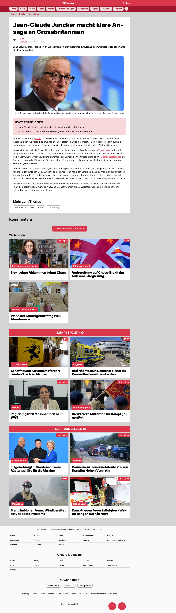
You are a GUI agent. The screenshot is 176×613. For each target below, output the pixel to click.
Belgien (23, 41)
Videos (37, 540)
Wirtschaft (14, 540)
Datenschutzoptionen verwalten (103, 594)
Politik (22, 14)
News (12, 536)
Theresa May (105, 150)
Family (110, 561)
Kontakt (51, 594)
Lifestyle (13, 545)
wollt (73, 145)
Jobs (43, 594)
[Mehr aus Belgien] (69, 429)
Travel (61, 565)
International (33, 14)
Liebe (61, 561)
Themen (37, 545)
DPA (22, 39)
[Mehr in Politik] (69, 332)
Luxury (86, 561)
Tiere (36, 565)
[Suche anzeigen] (123, 2)
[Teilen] (112, 606)
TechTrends (112, 565)
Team (35, 594)
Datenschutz (63, 594)
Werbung (25, 594)
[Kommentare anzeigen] (122, 606)
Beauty (13, 570)
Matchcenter (88, 536)
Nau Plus (62, 540)
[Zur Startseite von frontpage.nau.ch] (69, 3)
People (110, 536)
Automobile (88, 565)
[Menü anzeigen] (128, 3)
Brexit (38, 138)
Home (14, 14)
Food (12, 565)
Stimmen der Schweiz (116, 540)
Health (12, 561)
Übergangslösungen (111, 157)
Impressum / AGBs (79, 594)
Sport (61, 536)
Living (36, 561)
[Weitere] (126, 9)
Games (86, 540)
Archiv (61, 545)
